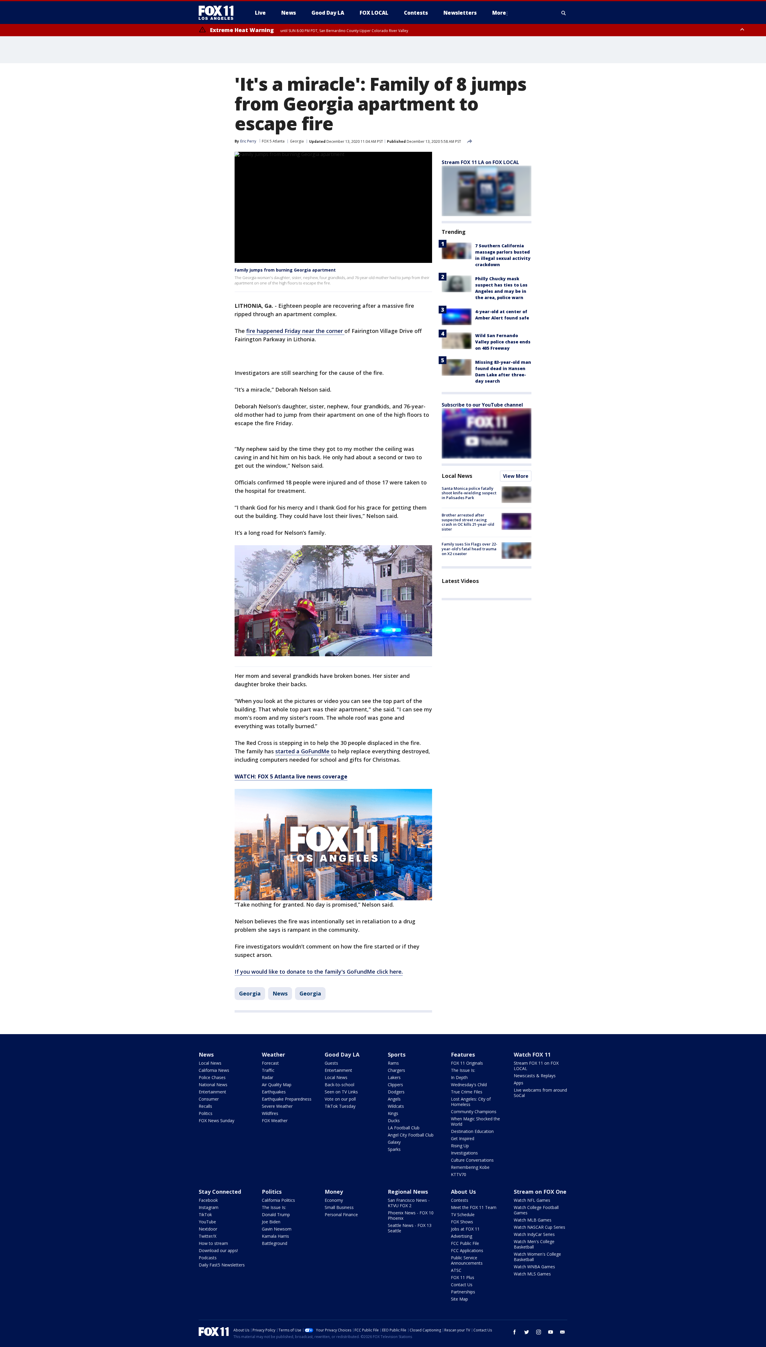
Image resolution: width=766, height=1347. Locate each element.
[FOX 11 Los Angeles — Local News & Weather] (218, 13)
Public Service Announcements (467, 1260)
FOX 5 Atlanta (273, 141)
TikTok (205, 1214)
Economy (334, 1200)
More (499, 12)
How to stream (213, 1243)
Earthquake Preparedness (286, 1099)
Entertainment (212, 1092)
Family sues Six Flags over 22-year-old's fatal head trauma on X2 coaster (469, 549)
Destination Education (472, 1131)
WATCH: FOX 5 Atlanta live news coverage (291, 776)
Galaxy (394, 1142)
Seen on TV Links (341, 1092)
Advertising (461, 1236)
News (280, 993)
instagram (538, 1332)
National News (213, 1084)
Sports (396, 1054)
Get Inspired (462, 1138)
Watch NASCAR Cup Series (539, 1227)
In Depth (459, 1077)
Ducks (394, 1120)
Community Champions (473, 1111)
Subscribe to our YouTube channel (482, 404)
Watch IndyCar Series (534, 1234)
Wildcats (396, 1106)
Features (463, 1054)
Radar (267, 1077)
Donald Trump (276, 1214)
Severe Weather (277, 1106)
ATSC (456, 1270)
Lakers (394, 1077)
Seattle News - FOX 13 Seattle (409, 1228)
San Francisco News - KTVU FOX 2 (409, 1202)
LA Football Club (404, 1128)
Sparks (394, 1149)
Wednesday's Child (469, 1084)
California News (214, 1070)
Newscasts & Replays (535, 1075)
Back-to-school (339, 1084)
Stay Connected (220, 1191)
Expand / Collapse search (563, 12)
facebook (514, 1332)
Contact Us (461, 1284)
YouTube (207, 1222)
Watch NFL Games (532, 1200)
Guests (331, 1063)
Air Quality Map (276, 1084)
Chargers (396, 1070)
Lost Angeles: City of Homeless (471, 1101)
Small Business (339, 1207)
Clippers (395, 1084)
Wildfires (270, 1113)
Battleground (274, 1243)
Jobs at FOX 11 (465, 1229)
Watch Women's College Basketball (537, 1256)
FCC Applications (467, 1250)
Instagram (208, 1207)
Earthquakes (274, 1092)
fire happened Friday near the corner (295, 330)
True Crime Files (466, 1092)
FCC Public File (465, 1243)
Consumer (209, 1099)
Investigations (464, 1153)
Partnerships (463, 1292)
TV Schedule (463, 1214)
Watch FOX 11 (532, 1054)
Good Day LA (342, 1054)
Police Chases (212, 1077)
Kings (393, 1113)
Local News (457, 475)
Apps (518, 1083)
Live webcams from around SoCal (540, 1092)
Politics (205, 1113)
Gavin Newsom (276, 1229)
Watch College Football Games (536, 1210)
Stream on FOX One (540, 1191)
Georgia (297, 141)
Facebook (208, 1200)
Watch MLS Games (532, 1274)
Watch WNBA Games (534, 1266)
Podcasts (208, 1257)
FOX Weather (275, 1120)
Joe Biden (271, 1222)
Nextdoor (208, 1229)
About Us (463, 1191)
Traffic (268, 1070)
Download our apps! (218, 1250)
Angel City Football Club (411, 1135)
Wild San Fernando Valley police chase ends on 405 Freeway (503, 342)
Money (334, 1191)
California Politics (278, 1200)
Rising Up (460, 1145)
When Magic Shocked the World (475, 1121)
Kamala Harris (275, 1236)
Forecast (270, 1063)
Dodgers (396, 1092)
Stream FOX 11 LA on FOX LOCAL (480, 162)
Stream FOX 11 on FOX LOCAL (536, 1065)
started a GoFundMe (303, 751)
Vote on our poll (340, 1099)
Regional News (408, 1191)
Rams (393, 1063)
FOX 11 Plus (462, 1277)
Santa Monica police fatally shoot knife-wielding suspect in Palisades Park (469, 493)
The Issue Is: (463, 1070)
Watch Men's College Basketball (534, 1244)
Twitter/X (207, 1236)
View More (515, 476)
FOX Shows (462, 1222)
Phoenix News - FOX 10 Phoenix (411, 1215)
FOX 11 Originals (467, 1063)
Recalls (205, 1106)
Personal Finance (341, 1214)
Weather (273, 1054)
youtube (550, 1332)
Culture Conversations (472, 1160)
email (562, 1332)
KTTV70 (458, 1174)
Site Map (459, 1299)
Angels (394, 1099)
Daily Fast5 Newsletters (222, 1265)
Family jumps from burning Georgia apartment (285, 270)
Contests (459, 1200)
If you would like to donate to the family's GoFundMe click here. (319, 971)
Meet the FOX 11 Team (473, 1207)
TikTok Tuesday (340, 1106)
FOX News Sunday (216, 1120)
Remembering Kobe (470, 1167)
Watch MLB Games (532, 1220)
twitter (526, 1332)
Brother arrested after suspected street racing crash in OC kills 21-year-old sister (468, 522)
